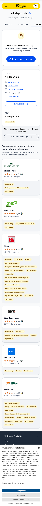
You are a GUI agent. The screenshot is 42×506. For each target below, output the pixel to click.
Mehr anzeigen (14, 96)
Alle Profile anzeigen (20, 137)
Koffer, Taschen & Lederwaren (15, 288)
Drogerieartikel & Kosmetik (25, 224)
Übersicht (8, 24)
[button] (6, 6)
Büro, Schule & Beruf (12, 263)
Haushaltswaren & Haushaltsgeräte (17, 277)
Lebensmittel (9, 417)
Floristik (28, 259)
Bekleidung (9, 184)
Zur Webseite (20, 104)
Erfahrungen (23, 24)
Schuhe (33, 335)
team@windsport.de (15, 89)
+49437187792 (14, 82)
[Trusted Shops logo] (21, 6)
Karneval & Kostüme (12, 285)
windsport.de (13, 86)
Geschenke (9, 274)
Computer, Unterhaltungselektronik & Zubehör (20, 267)
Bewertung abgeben (22, 59)
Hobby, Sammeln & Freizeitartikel (16, 188)
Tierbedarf (9, 299)
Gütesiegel (9, 441)
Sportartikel (10, 122)
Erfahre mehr (22, 155)
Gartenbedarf (31, 270)
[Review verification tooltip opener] (29, 13)
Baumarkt (8, 259)
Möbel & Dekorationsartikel (14, 292)
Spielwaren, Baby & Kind (13, 296)
